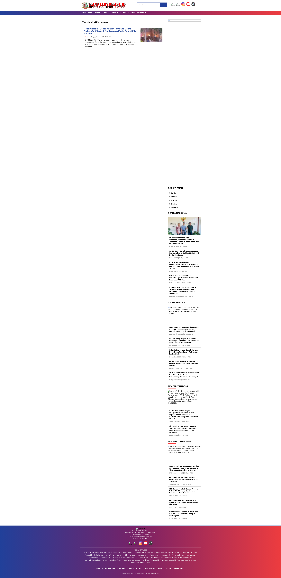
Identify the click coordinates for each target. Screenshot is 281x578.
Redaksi (122, 568)
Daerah (98, 13)
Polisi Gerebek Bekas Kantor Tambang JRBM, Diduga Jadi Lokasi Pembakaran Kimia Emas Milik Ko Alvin (110, 31)
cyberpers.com (118, 555)
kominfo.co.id (150, 552)
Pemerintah (141, 13)
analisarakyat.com (170, 557)
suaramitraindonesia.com (132, 560)
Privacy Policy (135, 568)
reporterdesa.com (141, 557)
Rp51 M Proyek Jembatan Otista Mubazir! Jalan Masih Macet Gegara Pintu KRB (183, 502)
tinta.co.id (88, 555)
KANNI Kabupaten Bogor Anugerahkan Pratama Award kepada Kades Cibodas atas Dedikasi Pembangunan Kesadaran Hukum (183, 415)
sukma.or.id (94, 552)
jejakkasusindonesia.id (151, 560)
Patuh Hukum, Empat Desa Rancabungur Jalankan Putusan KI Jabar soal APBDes (183, 278)
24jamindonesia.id (156, 557)
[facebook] (173, 5)
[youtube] (188, 5)
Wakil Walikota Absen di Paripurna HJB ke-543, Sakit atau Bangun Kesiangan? (183, 514)
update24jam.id (168, 555)
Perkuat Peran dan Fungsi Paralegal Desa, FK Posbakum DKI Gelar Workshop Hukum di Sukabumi (184, 329)
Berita (90, 13)
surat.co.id (193, 552)
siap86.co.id (184, 552)
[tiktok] (193, 5)
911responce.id (128, 557)
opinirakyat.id (191, 555)
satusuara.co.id (173, 552)
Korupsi (131, 13)
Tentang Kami (109, 568)
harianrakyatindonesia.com (112, 560)
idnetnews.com (130, 555)
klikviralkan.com (98, 555)
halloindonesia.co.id (185, 557)
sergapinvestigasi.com (93, 560)
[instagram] (183, 5)
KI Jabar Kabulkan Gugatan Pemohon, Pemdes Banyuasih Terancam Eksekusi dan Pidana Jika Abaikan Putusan (184, 241)
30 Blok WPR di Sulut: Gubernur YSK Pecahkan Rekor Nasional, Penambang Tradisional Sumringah (184, 375)
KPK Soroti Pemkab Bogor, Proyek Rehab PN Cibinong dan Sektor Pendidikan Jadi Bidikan (183, 491)
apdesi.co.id (117, 552)
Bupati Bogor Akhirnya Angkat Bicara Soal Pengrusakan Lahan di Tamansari (183, 479)
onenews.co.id (161, 552)
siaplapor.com (143, 555)
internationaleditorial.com (186, 560)
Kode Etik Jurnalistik (174, 568)
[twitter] (178, 5)
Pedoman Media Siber (153, 568)
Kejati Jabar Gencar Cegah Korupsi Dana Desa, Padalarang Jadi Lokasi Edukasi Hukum (183, 352)
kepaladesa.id (128, 552)
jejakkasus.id (93, 557)
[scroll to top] (270, 575)
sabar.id (109, 555)
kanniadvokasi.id (106, 552)
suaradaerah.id (180, 555)
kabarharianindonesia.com (140, 562)
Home (84, 13)
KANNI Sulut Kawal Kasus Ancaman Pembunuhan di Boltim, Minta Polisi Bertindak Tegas (184, 253)
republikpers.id (104, 557)
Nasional (106, 13)
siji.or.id (86, 552)
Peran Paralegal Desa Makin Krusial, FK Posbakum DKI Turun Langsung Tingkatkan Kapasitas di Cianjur (184, 468)
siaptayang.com (155, 555)
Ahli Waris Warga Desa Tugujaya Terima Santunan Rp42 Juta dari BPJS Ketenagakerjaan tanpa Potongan (182, 429)
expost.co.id (139, 552)
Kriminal (123, 13)
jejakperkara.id (116, 557)
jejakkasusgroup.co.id (168, 560)
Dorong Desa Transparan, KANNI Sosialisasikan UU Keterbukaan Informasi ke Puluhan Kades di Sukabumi (182, 290)
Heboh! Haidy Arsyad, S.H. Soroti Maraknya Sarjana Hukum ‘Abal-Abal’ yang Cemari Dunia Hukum (184, 341)
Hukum (115, 13)
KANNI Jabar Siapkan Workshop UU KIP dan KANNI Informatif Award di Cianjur (183, 363)
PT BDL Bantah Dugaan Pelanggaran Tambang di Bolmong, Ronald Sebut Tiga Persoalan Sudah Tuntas (184, 265)
